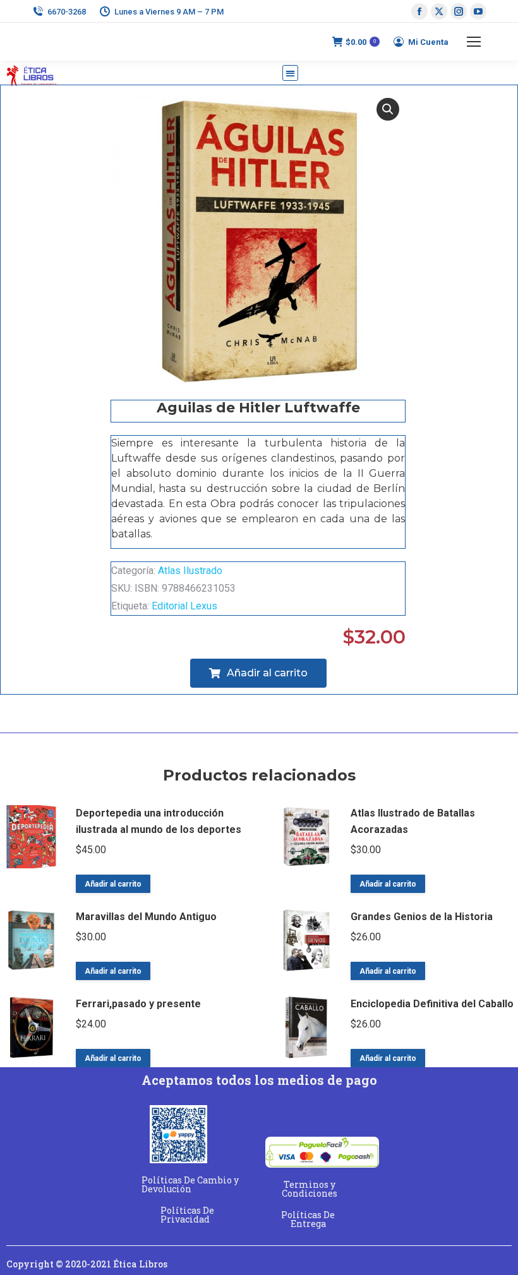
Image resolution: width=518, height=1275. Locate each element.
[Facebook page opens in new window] (419, 11)
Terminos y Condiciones (309, 1188)
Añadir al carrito (113, 884)
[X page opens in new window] (439, 11)
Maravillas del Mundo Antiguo (146, 917)
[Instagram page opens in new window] (458, 11)
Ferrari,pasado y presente (138, 1004)
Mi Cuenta (428, 42)
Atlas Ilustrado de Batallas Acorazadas (413, 821)
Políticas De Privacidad (187, 1214)
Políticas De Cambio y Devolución (190, 1184)
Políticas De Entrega (308, 1219)
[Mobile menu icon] (473, 41)
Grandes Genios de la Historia (422, 917)
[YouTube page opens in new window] (478, 11)
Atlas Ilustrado (190, 571)
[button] (290, 73)
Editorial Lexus (184, 606)
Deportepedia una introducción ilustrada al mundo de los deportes (158, 821)
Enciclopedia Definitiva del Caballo (432, 1004)
